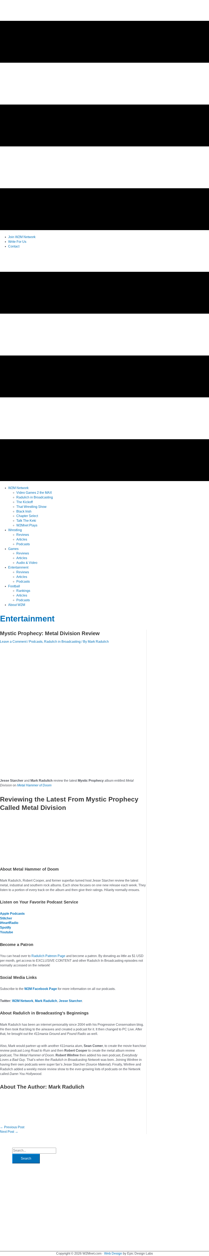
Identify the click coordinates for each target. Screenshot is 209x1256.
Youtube (6, 932)
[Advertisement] (74, 261)
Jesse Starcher (70, 1001)
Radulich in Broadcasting (62, 641)
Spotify (5, 927)
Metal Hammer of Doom (34, 785)
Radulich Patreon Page (48, 956)
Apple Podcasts (12, 913)
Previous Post (12, 1127)
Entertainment (27, 618)
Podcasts (35, 641)
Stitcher (6, 918)
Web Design (113, 1253)
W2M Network (22, 1001)
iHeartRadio (9, 923)
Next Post (9, 1131)
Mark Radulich (46, 1001)
